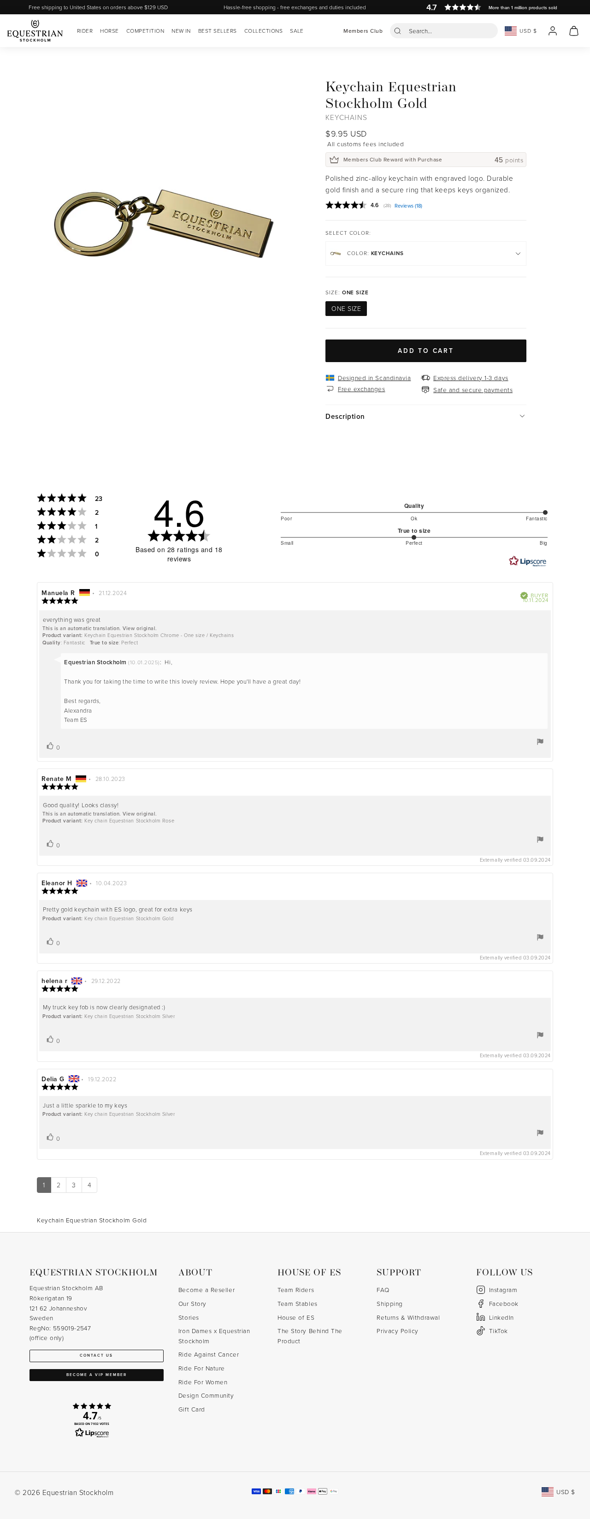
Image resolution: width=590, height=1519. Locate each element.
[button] (444, 30)
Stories (188, 1317)
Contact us (96, 1355)
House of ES (295, 1317)
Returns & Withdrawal (408, 1317)
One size (346, 308)
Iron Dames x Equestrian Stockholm (214, 1335)
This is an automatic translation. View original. (99, 628)
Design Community (206, 1395)
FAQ (383, 1289)
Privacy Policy (398, 1330)
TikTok (498, 1330)
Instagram (503, 1289)
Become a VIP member (96, 1374)
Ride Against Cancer (208, 1354)
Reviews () (409, 206)
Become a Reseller (206, 1289)
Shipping (389, 1303)
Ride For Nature (201, 1368)
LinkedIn (501, 1317)
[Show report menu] (540, 741)
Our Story (192, 1303)
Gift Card (191, 1409)
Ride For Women (203, 1381)
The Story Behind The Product (309, 1335)
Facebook (504, 1303)
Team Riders (295, 1289)
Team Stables (297, 1303)
